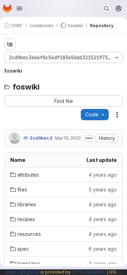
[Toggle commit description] (88, 138)
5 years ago (103, 189)
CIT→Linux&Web (89, 272)
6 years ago (103, 249)
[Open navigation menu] (19, 8)
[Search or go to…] (106, 8)
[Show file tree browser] (10, 44)
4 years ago (103, 175)
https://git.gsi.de (23, 272)
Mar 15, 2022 (68, 138)
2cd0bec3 (40, 138)
